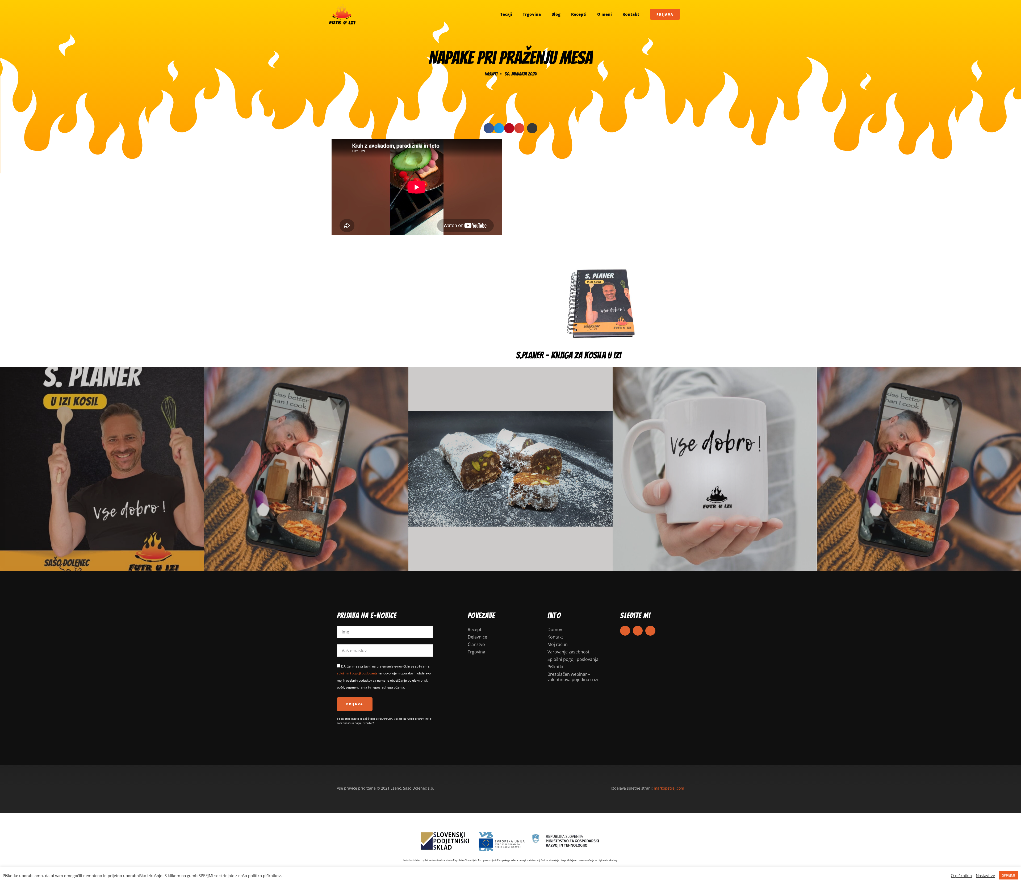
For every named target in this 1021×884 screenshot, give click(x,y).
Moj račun (557, 644)
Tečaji (506, 14)
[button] (489, 128)
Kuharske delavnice (306, 469)
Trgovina (532, 14)
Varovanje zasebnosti (569, 652)
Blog (555, 14)
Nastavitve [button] (985, 875)
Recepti (579, 14)
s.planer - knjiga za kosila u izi (568, 355)
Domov (554, 629)
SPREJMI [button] (1008, 875)
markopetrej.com (669, 788)
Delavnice (477, 637)
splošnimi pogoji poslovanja (357, 673)
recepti (510, 469)
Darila (714, 469)
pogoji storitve (364, 723)
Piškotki (555, 667)
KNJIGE (102, 469)
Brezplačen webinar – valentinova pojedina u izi (572, 676)
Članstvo (476, 644)
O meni (604, 14)
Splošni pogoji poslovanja (573, 659)
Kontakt (630, 14)
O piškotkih (961, 875)
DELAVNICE (919, 469)
